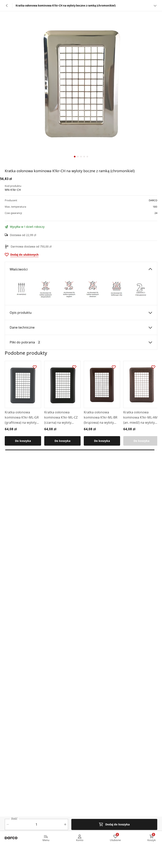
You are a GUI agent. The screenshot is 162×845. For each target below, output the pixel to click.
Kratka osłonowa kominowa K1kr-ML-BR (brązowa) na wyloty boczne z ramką (100, 417)
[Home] (11, 838)
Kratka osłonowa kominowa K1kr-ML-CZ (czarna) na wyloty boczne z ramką (61, 417)
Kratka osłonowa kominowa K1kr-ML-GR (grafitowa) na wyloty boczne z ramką (22, 417)
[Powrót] (7, 5)
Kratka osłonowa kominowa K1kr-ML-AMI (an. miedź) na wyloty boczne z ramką (141, 417)
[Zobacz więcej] (155, 5)
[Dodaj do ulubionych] (35, 367)
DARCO (153, 200)
